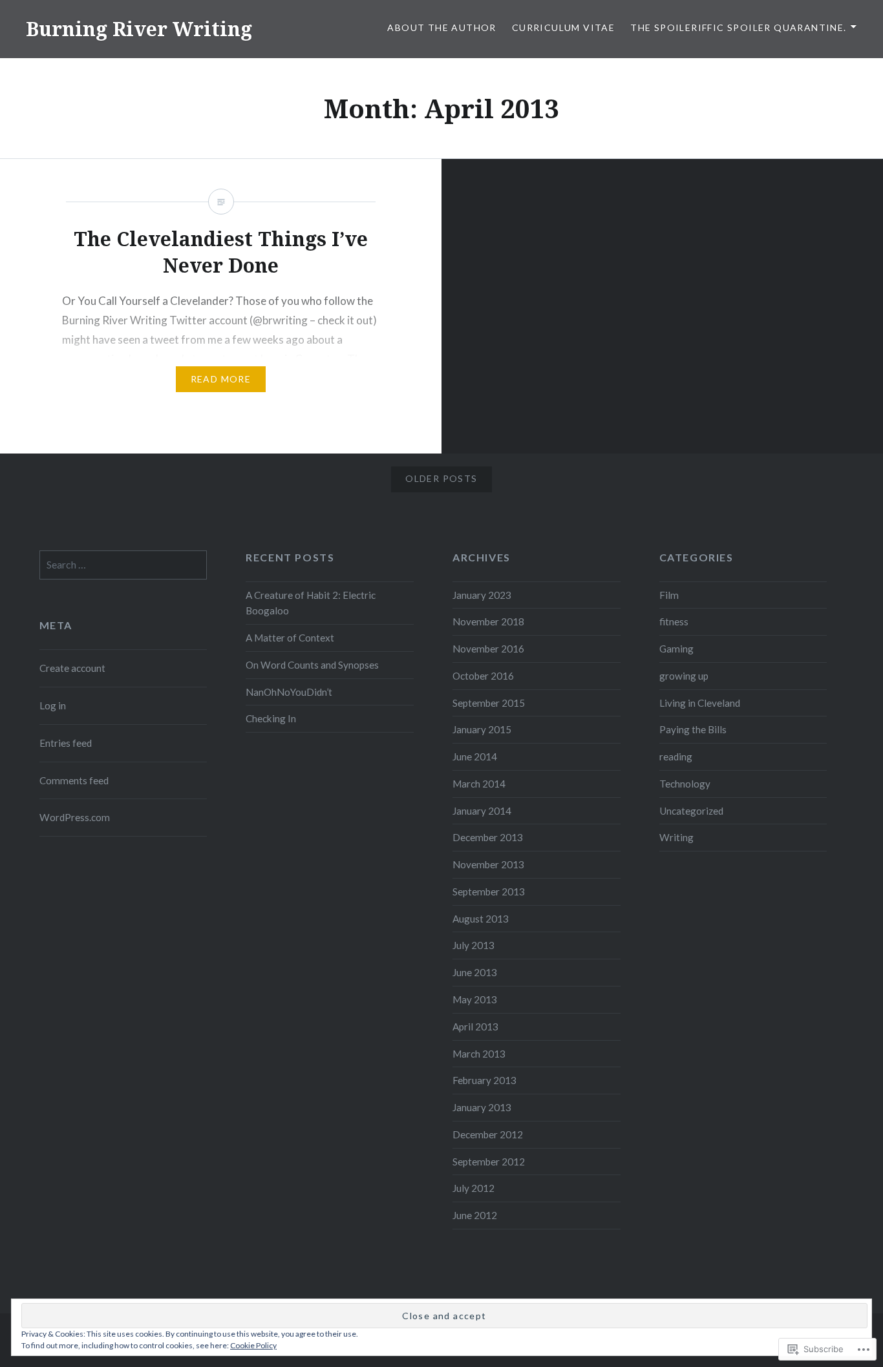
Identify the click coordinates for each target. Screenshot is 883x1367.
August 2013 (480, 918)
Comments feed (74, 780)
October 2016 (483, 676)
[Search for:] (123, 564)
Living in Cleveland (699, 703)
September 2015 (488, 703)
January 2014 (481, 811)
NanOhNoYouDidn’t (289, 692)
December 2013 (487, 837)
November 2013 (488, 864)
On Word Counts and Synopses (312, 665)
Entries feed (65, 743)
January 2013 (481, 1107)
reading (675, 756)
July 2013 (473, 945)
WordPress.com (74, 817)
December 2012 (487, 1134)
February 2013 (484, 1080)
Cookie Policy (253, 1345)
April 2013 (475, 1026)
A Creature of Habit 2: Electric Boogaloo (311, 603)
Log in (52, 705)
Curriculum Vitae (563, 27)
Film (669, 595)
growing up (683, 676)
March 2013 (478, 1053)
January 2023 (481, 595)
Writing (676, 837)
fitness (673, 621)
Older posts (441, 478)
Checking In (271, 718)
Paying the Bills (693, 729)
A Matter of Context (290, 637)
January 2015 (481, 729)
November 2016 (488, 648)
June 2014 (474, 756)
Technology (684, 783)
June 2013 (474, 972)
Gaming (676, 648)
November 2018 (488, 621)
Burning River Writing (139, 29)
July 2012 (473, 1188)
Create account (72, 668)
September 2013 (488, 891)
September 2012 (488, 1161)
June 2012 (474, 1215)
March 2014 (478, 783)
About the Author (441, 27)
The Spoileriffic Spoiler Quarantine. (738, 27)
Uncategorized (691, 811)
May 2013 (474, 999)
